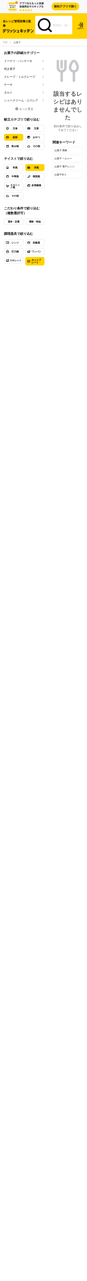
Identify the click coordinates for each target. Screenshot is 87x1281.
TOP (5, 42)
